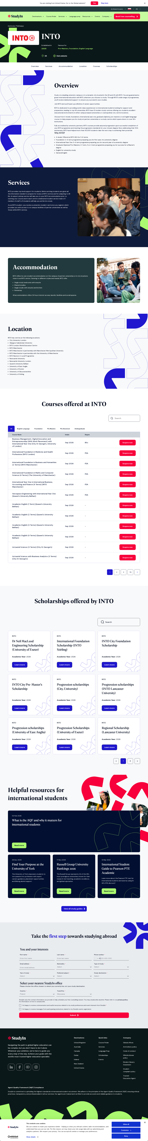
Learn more (20, 665)
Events (97, 16)
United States (79, 1068)
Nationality (61, 964)
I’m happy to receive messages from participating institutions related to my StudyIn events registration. (57, 1009)
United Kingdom (80, 1043)
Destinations (37, 16)
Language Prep (104, 1051)
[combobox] (97, 958)
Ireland (76, 1059)
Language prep (74, 16)
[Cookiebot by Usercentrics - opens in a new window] (13, 1137)
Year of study (25, 973)
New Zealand (78, 1064)
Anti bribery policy (130, 1047)
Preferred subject (63, 973)
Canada (77, 1051)
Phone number (99, 955)
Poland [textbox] (22, 994)
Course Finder (104, 1043)
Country (23, 991)
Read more (19, 845)
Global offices (128, 1043)
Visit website (61, 56)
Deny (126, 1136)
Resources (86, 16)
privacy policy (123, 1000)
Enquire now (127, 443)
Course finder (51, 16)
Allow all (126, 1124)
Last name (61, 955)
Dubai (76, 1055)
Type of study (99, 964)
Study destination (101, 973)
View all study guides (73, 909)
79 (130, 572)
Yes (94, 3)
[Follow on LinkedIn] (11, 1067)
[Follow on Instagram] (36, 1067)
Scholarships (103, 1055)
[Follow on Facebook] (19, 1067)
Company (105, 16)
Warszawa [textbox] (61, 994)
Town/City (61, 991)
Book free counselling (125, 16)
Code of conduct (129, 1051)
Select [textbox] (59, 967)
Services (61, 16)
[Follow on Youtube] (27, 1067)
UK (46, 56)
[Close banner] (145, 1122)
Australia (77, 1047)
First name (24, 955)
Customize (125, 1130)
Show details (31, 1137)
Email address (25, 964)
